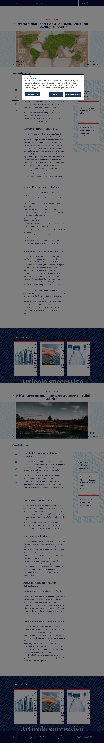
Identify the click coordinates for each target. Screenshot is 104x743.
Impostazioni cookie (32, 94)
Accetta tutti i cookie (73, 94)
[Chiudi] (81, 77)
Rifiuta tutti (56, 94)
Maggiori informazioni (67, 89)
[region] (53, 87)
